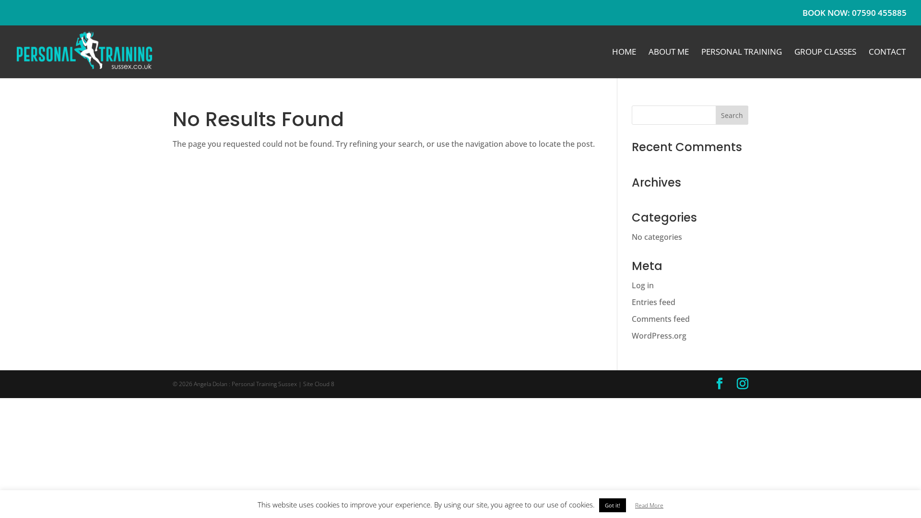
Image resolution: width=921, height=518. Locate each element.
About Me (669, 52)
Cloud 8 (324, 384)
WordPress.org (659, 335)
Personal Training (741, 52)
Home (624, 52)
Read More (649, 505)
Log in (643, 285)
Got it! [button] (612, 505)
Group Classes (825, 52)
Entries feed (653, 302)
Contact (887, 52)
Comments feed (661, 319)
